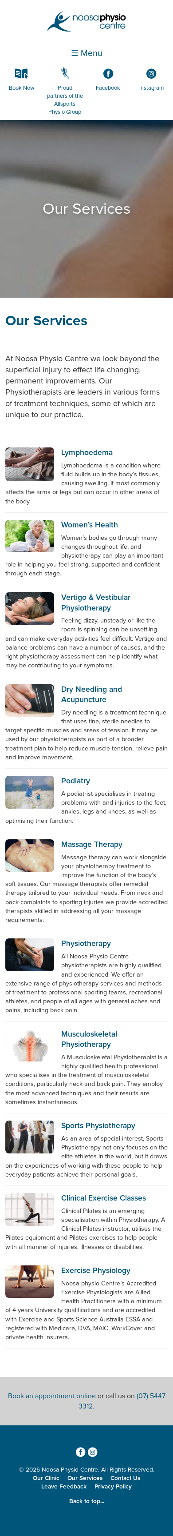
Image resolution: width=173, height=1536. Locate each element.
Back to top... (86, 1501)
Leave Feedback (63, 1486)
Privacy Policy (113, 1486)
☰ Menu (86, 53)
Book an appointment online (52, 1396)
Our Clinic (46, 1478)
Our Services (46, 320)
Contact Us (125, 1478)
